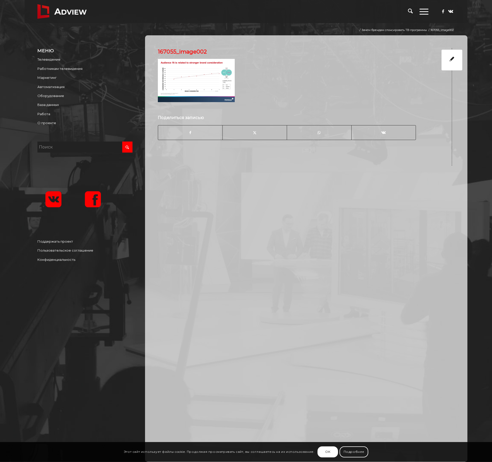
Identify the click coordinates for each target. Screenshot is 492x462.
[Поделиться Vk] (384, 132)
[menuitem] (410, 11)
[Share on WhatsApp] (319, 132)
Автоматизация (51, 87)
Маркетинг (47, 78)
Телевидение (48, 59)
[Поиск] (410, 11)
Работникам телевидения (60, 69)
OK (327, 452)
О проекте (46, 123)
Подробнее (354, 452)
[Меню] (422, 11)
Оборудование (50, 96)
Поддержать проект (55, 241)
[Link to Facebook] (443, 11)
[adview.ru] (62, 11)
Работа (43, 114)
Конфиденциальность (56, 259)
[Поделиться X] (255, 132)
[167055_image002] (452, 60)
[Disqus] (310, 236)
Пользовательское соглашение (65, 250)
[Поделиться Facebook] (190, 132)
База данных (48, 105)
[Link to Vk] (451, 11)
